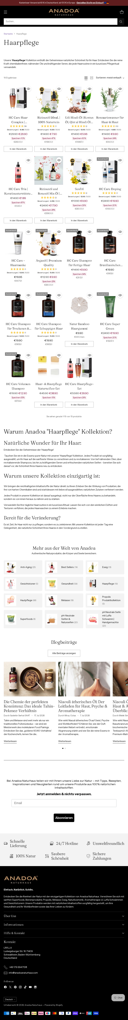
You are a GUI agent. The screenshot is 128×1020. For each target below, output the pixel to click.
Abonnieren (64, 818)
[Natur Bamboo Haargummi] (79, 305)
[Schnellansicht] (28, 89)
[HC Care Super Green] (110, 305)
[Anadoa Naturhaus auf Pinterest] (15, 987)
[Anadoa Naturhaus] (64, 12)
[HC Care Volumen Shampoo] (18, 365)
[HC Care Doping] (110, 170)
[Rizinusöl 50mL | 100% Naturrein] (48, 99)
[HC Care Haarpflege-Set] (79, 365)
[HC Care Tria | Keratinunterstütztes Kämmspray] (18, 170)
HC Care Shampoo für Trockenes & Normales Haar (18, 328)
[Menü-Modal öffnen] (5, 12)
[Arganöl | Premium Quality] (48, 242)
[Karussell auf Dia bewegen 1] (62, 748)
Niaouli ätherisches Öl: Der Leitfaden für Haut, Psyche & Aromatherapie (82, 706)
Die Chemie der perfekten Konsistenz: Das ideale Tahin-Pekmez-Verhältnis (29, 706)
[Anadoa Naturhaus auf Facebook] (5, 987)
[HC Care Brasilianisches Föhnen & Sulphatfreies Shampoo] (110, 242)
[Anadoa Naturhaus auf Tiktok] (25, 987)
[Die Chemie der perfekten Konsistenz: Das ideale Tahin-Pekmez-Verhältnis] (30, 679)
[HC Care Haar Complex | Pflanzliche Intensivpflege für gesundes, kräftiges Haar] (18, 99)
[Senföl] (79, 170)
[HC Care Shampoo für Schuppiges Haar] (48, 305)
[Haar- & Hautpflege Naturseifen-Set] (48, 365)
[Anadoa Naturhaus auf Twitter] (10, 987)
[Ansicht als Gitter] (86, 78)
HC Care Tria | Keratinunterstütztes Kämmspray (18, 193)
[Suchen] (120, 21)
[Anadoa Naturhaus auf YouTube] (30, 987)
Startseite (8, 33)
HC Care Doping (110, 189)
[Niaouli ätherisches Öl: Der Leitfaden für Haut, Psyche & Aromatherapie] (84, 679)
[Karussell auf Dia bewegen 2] (65, 748)
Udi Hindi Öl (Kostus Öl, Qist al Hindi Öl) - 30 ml (79, 122)
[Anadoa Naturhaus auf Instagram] (20, 987)
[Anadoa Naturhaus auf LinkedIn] (35, 987)
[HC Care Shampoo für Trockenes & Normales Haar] (18, 305)
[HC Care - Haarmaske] (18, 242)
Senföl (79, 189)
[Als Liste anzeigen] (92, 78)
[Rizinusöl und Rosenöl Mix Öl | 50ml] (48, 170)
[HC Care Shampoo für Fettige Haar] (79, 242)
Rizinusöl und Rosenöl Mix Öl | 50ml (49, 193)
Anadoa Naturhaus (33, 1005)
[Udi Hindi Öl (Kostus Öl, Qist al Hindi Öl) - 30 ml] (79, 99)
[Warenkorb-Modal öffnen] (121, 12)
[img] (18, 128)
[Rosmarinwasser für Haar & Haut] (110, 99)
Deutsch (9, 999)
